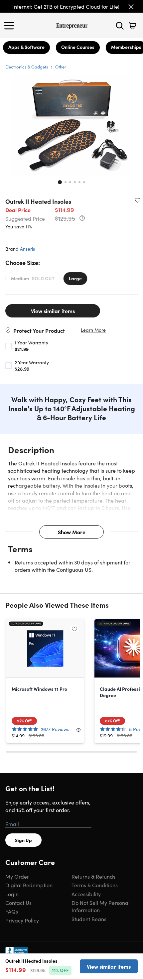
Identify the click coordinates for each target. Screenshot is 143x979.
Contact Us (18, 902)
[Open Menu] (10, 25)
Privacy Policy (22, 920)
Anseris (27, 248)
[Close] (131, 6)
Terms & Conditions (95, 885)
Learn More (93, 330)
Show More (71, 532)
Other (60, 66)
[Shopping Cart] (132, 26)
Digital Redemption (29, 885)
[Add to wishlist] (138, 200)
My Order (17, 876)
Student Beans (89, 918)
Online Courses (77, 47)
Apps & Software (26, 47)
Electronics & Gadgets (26, 66)
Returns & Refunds (93, 876)
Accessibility (86, 894)
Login (12, 894)
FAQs (11, 911)
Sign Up (23, 840)
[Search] (119, 25)
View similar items (53, 310)
